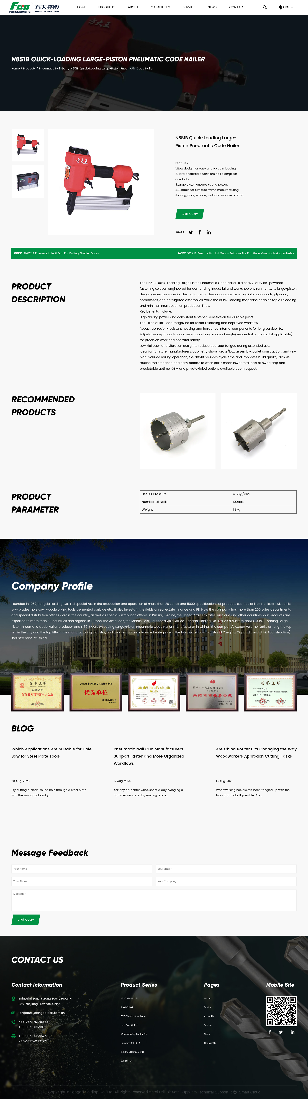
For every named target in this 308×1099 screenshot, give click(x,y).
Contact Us (210, 1043)
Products (106, 7)
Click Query (26, 919)
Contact (237, 7)
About (133, 7)
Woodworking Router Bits (134, 1034)
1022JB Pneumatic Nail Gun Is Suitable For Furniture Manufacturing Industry (236, 253)
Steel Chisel (127, 1007)
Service (189, 7)
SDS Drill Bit (126, 1061)
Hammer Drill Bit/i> (130, 1043)
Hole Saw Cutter (129, 1025)
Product (208, 1007)
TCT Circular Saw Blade (133, 1016)
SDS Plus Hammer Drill (132, 1052)
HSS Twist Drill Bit (129, 998)
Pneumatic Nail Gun (53, 68)
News (212, 7)
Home (81, 7)
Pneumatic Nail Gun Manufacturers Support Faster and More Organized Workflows (149, 756)
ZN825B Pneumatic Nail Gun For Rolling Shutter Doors (56, 253)
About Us (209, 1016)
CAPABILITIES (160, 7)
